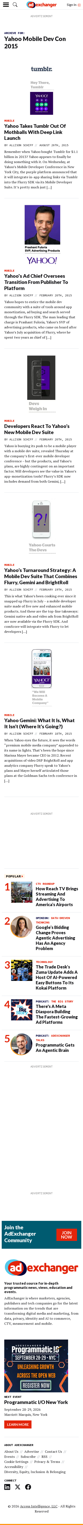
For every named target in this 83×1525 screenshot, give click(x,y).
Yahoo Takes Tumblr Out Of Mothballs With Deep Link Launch (35, 132)
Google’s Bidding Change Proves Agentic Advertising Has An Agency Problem (55, 938)
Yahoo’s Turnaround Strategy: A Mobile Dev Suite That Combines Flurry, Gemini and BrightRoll (40, 576)
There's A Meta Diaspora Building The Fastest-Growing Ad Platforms (57, 1014)
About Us (11, 1451)
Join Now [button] (66, 1234)
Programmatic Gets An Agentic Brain (55, 1047)
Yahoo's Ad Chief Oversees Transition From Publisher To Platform (36, 282)
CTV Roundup (45, 884)
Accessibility (13, 1466)
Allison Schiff (21, 145)
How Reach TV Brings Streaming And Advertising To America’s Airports (57, 896)
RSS (44, 1456)
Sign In (72, 5)
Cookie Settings (16, 1461)
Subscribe (28, 1456)
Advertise (31, 1451)
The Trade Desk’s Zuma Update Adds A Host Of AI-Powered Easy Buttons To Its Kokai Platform (57, 977)
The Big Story (62, 1001)
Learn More (18, 1424)
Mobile (9, 121)
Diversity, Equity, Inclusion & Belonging (35, 1471)
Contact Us (53, 1451)
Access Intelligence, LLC (38, 1506)
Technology (44, 962)
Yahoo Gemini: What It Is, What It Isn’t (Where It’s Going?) (39, 723)
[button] (15, 4)
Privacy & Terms (47, 1461)
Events (9, 1456)
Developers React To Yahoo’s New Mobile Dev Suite (37, 429)
